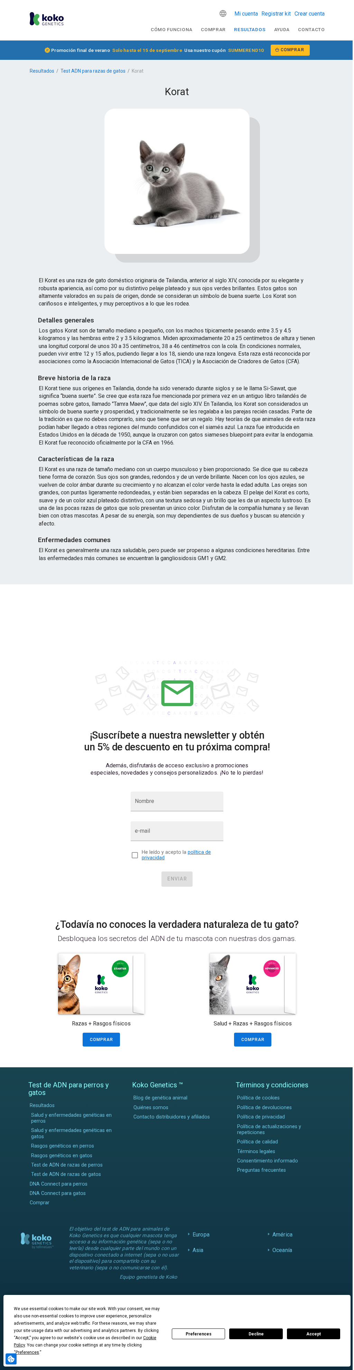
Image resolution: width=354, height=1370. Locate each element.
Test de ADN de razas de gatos (66, 1174)
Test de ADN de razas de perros (67, 1165)
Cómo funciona (172, 29)
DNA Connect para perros (58, 1184)
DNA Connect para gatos (58, 1193)
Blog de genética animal (160, 1098)
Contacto (311, 29)
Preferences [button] (27, 1352)
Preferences (199, 1334)
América (281, 1234)
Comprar (213, 29)
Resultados (250, 29)
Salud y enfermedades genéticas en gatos (71, 1133)
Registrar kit (276, 13)
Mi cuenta (246, 13)
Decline (256, 1334)
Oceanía (280, 1250)
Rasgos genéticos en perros (62, 1146)
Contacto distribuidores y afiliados (171, 1117)
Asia (196, 1250)
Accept (313, 1334)
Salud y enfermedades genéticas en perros (71, 1118)
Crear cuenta (310, 13)
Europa (199, 1234)
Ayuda (282, 29)
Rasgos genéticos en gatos (61, 1156)
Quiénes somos (150, 1108)
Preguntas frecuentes (261, 1170)
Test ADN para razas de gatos (92, 71)
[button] (223, 13)
